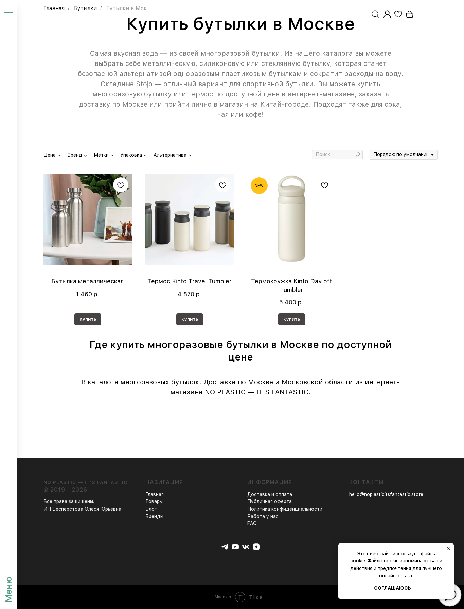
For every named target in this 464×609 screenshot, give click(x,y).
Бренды (154, 516)
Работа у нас (263, 516)
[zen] (256, 546)
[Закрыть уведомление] (448, 548)
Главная (54, 8)
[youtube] (235, 546)
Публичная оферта (269, 501)
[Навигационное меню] (8, 10)
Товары (154, 501)
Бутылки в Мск (126, 8)
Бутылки (85, 8)
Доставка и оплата (269, 494)
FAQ (252, 523)
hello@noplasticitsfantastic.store (386, 494)
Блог (151, 509)
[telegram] (224, 546)
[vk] (246, 546)
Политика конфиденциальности (284, 509)
